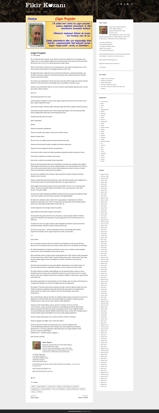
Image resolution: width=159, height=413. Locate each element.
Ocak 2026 (104, 188)
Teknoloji (103, 153)
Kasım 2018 (104, 342)
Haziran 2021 (104, 281)
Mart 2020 (103, 311)
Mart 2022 (103, 267)
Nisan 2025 (104, 204)
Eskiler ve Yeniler (83, 397)
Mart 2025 (103, 206)
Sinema (103, 145)
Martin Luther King (72, 389)
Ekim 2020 (103, 297)
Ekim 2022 (103, 253)
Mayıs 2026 (104, 180)
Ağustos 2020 (104, 301)
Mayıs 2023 (104, 241)
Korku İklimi (61, 389)
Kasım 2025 (104, 192)
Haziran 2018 (104, 352)
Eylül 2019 (103, 323)
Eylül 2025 (103, 196)
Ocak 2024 (104, 233)
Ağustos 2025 (104, 198)
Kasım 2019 (104, 319)
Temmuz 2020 (105, 303)
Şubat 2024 (104, 231)
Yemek (102, 161)
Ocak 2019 (104, 339)
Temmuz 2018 (105, 350)
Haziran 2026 (104, 178)
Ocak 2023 (104, 247)
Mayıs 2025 (104, 202)
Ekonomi (103, 113)
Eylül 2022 (103, 255)
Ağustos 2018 (104, 348)
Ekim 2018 (103, 344)
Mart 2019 (103, 335)
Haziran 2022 (104, 261)
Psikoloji (103, 137)
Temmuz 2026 (105, 176)
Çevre (102, 105)
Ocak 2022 (104, 271)
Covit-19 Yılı (51, 386)
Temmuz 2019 (105, 327)
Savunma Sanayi (105, 141)
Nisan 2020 (104, 309)
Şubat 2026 (104, 186)
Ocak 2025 (104, 210)
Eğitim (102, 111)
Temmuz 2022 (105, 259)
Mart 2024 (103, 229)
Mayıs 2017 (104, 378)
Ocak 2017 (104, 386)
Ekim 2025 (103, 194)
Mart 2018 (103, 358)
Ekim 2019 (103, 321)
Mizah (102, 131)
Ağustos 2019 (104, 325)
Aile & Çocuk (104, 101)
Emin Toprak (37, 55)
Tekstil (102, 155)
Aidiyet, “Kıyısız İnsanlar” (108, 78)
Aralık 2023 (104, 235)
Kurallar (39, 12)
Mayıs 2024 (104, 226)
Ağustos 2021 (104, 279)
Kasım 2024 (104, 214)
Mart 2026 (103, 184)
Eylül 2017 (103, 370)
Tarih (102, 149)
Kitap (102, 125)
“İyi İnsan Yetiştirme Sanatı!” (109, 84)
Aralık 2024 (104, 212)
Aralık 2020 (104, 293)
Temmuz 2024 (105, 222)
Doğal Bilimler (105, 109)
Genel (35, 382)
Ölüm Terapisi (35, 397)
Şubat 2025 (104, 208)
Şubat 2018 (104, 360)
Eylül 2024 (103, 218)
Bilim (102, 103)
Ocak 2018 (104, 362)
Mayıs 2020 (104, 307)
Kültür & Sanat (105, 127)
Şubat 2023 (104, 245)
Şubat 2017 (104, 384)
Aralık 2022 (104, 249)
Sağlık (102, 139)
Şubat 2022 (104, 269)
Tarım (102, 151)
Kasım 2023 (104, 237)
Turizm (103, 157)
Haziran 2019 (104, 329)
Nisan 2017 (104, 380)
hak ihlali (75, 386)
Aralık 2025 (104, 190)
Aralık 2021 (104, 273)
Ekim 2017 (103, 368)
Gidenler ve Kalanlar (106, 80)
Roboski (82, 389)
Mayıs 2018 (104, 354)
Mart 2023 (103, 243)
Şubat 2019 (104, 337)
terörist (39, 391)
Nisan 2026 (104, 182)
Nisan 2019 (104, 333)
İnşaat (102, 123)
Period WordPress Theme (74, 411)
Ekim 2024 (103, 216)
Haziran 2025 (104, 200)
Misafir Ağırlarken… (106, 82)
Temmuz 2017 (105, 374)
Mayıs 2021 (104, 283)
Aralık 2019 (104, 317)
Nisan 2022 (104, 265)
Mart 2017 (103, 382)
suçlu (33, 391)
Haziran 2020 (104, 305)
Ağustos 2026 (104, 174)
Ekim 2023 (103, 239)
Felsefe (103, 115)
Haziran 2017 (104, 376)
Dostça (59, 386)
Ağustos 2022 (104, 257)
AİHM (33, 386)
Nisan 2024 (104, 228)
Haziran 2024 (104, 224)
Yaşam (102, 159)
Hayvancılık (104, 121)
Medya (103, 129)
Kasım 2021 (104, 275)
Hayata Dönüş (36, 389)
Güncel (103, 119)
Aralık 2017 (104, 364)
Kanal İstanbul (46, 389)
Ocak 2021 (104, 291)
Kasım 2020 (104, 295)
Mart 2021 (103, 287)
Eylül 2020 (103, 299)
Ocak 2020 (104, 315)
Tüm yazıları (102, 67)
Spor (102, 147)
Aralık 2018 (104, 340)
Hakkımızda (29, 12)
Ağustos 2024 (104, 220)
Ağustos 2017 (104, 372)
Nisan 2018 (104, 356)
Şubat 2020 (104, 313)
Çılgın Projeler (41, 386)
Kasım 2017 (104, 366)
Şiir (102, 143)
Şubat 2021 (104, 289)
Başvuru (45, 12)
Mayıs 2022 (104, 263)
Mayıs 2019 (104, 331)
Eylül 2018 (103, 346)
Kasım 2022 (104, 251)
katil (54, 389)
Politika (103, 135)
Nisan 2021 (104, 285)
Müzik (102, 133)
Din (102, 107)
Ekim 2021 (103, 277)
